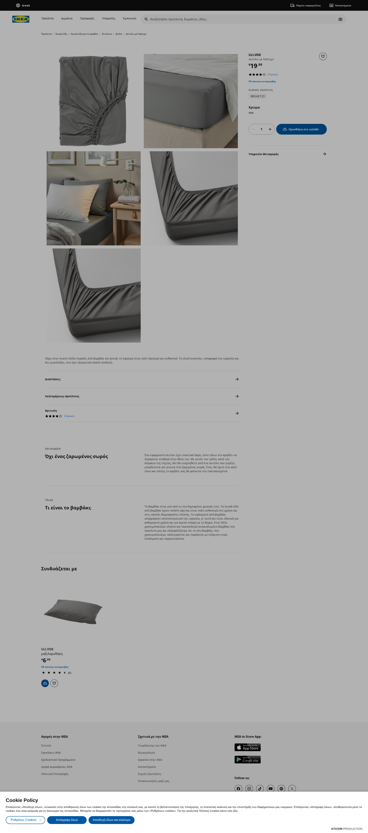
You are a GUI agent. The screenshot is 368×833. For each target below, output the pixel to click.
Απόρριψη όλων (67, 819)
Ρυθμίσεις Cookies (23, 819)
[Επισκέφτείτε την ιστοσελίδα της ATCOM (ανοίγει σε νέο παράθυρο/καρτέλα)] (346, 828)
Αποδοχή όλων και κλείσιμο (111, 819)
